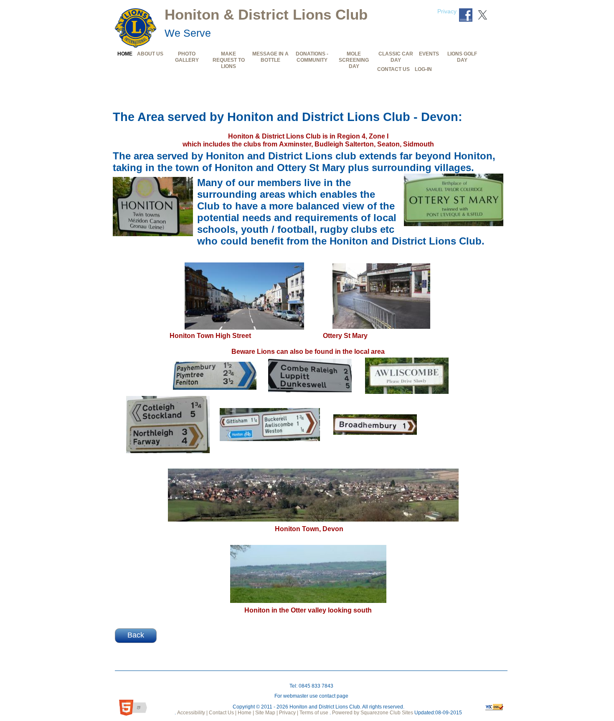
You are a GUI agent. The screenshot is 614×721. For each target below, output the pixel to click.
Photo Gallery (187, 57)
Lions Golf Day (462, 57)
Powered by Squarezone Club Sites (372, 713)
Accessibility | (192, 713)
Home (124, 53)
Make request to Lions (229, 60)
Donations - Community (312, 57)
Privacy (447, 11)
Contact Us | (222, 713)
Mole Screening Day (354, 60)
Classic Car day (395, 57)
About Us (150, 53)
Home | (245, 713)
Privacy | (288, 713)
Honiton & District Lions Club (266, 14)
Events (429, 53)
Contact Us (393, 69)
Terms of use (313, 713)
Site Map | (266, 713)
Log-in (423, 69)
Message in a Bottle (270, 57)
